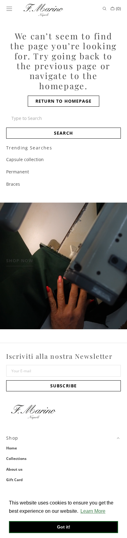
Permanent (17, 172)
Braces (13, 184)
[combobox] (63, 118)
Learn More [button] (92, 511)
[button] (9, 8)
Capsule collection (25, 159)
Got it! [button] (63, 526)
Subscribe (63, 386)
